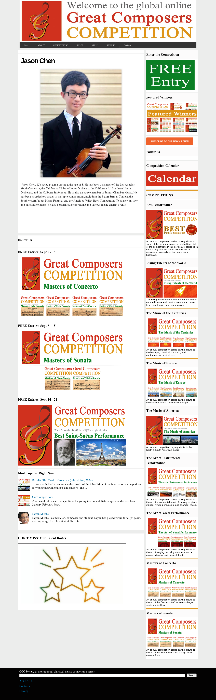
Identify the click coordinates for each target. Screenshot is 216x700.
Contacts (24, 686)
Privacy (24, 691)
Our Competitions (42, 497)
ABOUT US (26, 681)
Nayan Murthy (40, 514)
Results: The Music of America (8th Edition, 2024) (62, 480)
